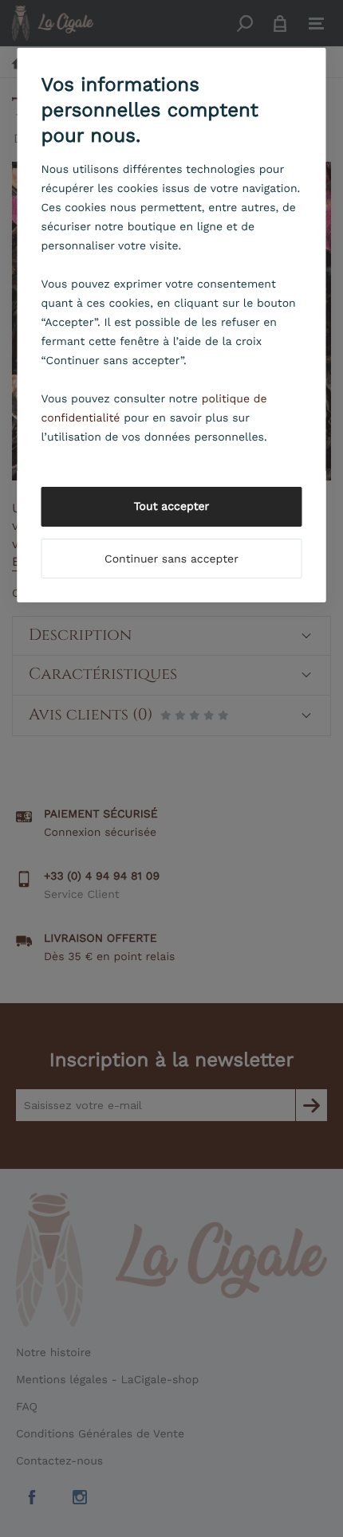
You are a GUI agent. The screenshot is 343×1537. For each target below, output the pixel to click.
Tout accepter (172, 506)
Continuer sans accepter (171, 559)
